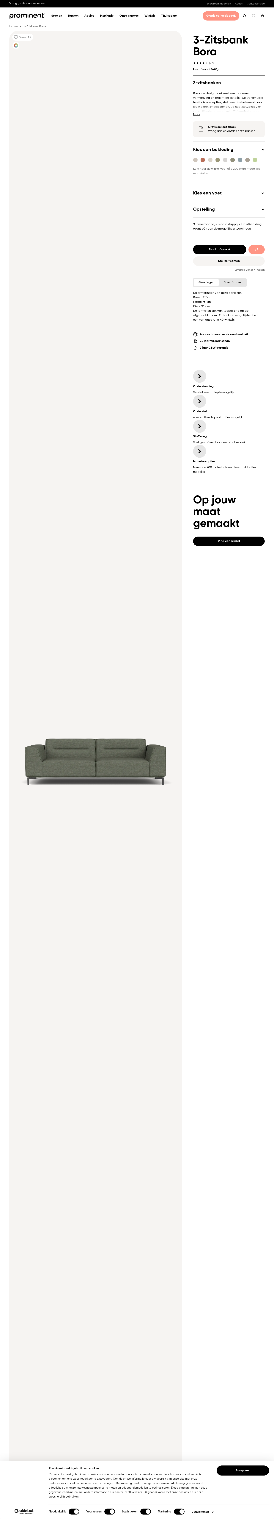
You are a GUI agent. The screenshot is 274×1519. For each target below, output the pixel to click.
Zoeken (244, 16)
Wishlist (253, 16)
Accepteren (243, 1470)
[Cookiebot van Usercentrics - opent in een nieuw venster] (24, 1512)
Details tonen (200, 1511)
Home (13, 26)
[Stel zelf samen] (15, 45)
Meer (196, 114)
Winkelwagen (262, 16)
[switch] (109, 1512)
